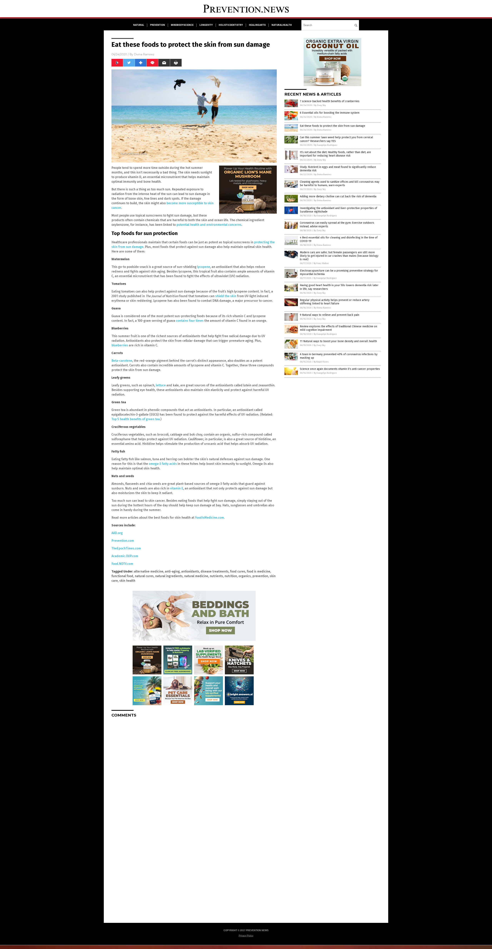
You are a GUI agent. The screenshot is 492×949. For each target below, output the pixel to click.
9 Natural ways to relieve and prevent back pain (329, 315)
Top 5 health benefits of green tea (135, 419)
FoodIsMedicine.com (209, 517)
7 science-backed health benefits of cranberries (329, 101)
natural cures (144, 576)
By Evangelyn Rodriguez (325, 145)
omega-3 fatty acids (163, 464)
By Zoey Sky (320, 105)
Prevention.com (122, 540)
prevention (157, 25)
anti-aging (172, 571)
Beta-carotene (121, 360)
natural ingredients (169, 576)
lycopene (203, 267)
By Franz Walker (321, 263)
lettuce (161, 385)
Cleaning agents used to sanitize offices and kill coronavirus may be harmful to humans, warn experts (339, 183)
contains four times (190, 320)
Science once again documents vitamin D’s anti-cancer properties (340, 369)
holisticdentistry (231, 25)
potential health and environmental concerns (208, 225)
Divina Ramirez (144, 54)
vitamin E (176, 488)
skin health (127, 580)
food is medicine (258, 571)
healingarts (257, 25)
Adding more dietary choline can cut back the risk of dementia (338, 196)
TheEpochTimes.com (126, 548)
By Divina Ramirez (322, 117)
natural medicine (196, 576)
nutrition (230, 576)
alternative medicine (148, 571)
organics (245, 576)
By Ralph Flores (321, 362)
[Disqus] (194, 769)
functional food (122, 576)
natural (138, 25)
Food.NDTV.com (122, 564)
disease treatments (215, 571)
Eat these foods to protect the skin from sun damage (332, 125)
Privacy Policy (246, 935)
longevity (206, 25)
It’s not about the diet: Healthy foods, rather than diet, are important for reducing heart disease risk (335, 154)
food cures (237, 571)
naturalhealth (282, 25)
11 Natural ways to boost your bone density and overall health (338, 341)
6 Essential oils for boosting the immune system (329, 112)
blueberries (119, 345)
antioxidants (190, 571)
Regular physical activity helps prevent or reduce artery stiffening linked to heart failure (334, 301)
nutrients (216, 576)
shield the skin (225, 296)
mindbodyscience (182, 25)
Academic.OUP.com (124, 556)
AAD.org (117, 533)
